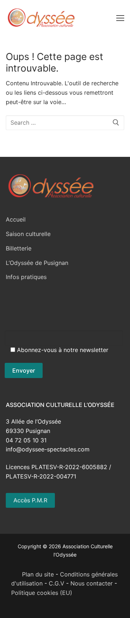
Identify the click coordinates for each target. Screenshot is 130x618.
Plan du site (32, 574)
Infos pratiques (26, 276)
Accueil (16, 219)
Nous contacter (91, 583)
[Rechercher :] (65, 122)
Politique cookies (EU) (41, 592)
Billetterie (18, 248)
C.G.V (56, 583)
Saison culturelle (28, 233)
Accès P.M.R (30, 500)
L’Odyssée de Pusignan (37, 262)
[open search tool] (107, 17)
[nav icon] (120, 17)
